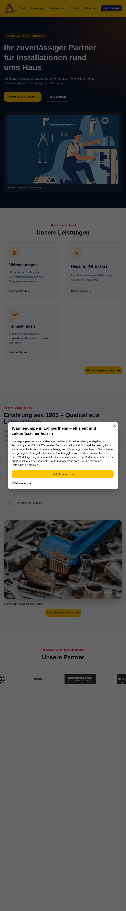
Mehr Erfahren (60, 474)
